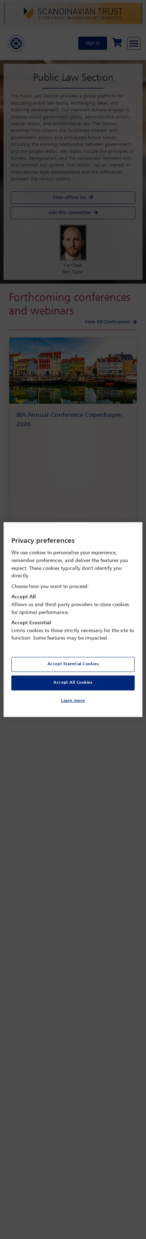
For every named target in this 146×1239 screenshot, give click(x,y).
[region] (73, 619)
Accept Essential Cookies (73, 664)
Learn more (73, 701)
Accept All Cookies (73, 683)
